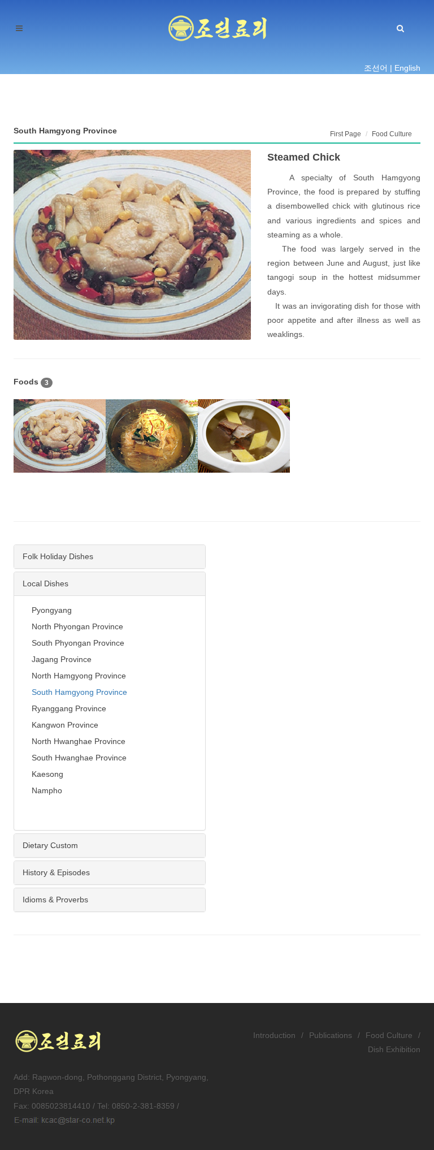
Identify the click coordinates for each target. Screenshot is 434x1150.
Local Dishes (45, 583)
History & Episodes (56, 872)
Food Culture (389, 1035)
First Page (345, 134)
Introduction (274, 1035)
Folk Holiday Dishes (58, 556)
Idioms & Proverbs (55, 899)
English (407, 67)
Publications (330, 1035)
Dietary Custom (50, 845)
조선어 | (378, 67)
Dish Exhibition (394, 1049)
